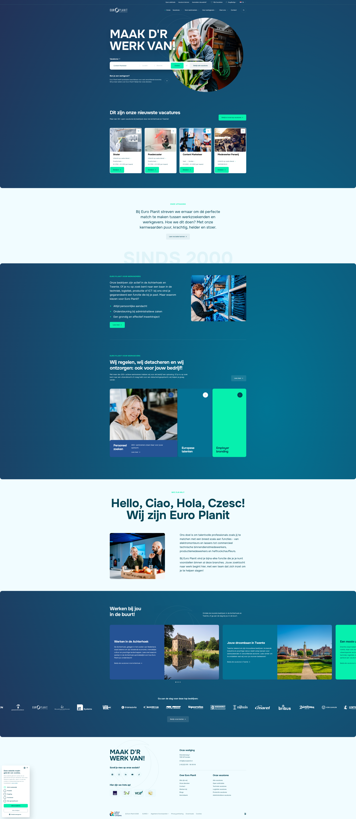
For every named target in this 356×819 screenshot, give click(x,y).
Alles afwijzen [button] (15, 810)
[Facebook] (112, 774)
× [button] (27, 767)
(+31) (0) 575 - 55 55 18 (187, 765)
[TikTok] (139, 774)
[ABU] (115, 793)
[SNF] (127, 793)
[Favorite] (138, 131)
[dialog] (16, 791)
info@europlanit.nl (186, 761)
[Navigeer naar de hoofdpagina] (119, 10)
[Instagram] (119, 774)
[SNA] (150, 793)
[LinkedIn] (125, 774)
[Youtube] (132, 774)
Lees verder (14, 783)
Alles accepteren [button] (15, 805)
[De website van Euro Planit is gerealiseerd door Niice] (243, 814)
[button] (16, 814)
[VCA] (139, 793)
